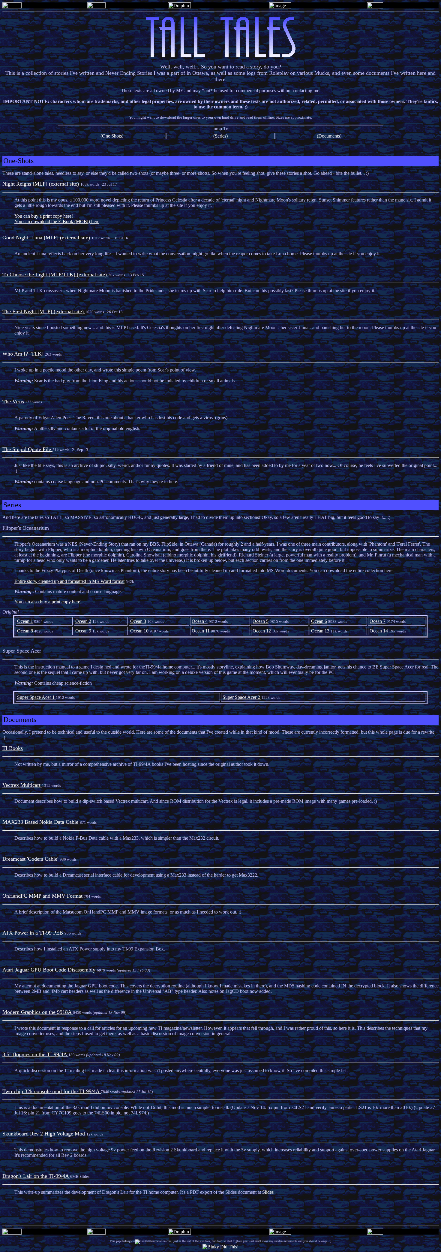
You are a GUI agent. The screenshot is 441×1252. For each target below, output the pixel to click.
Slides (268, 1192)
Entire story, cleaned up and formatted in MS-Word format (69, 581)
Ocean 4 (200, 621)
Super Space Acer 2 (242, 697)
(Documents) (329, 135)
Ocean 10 (139, 630)
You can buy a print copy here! (43, 216)
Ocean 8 (25, 630)
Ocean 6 (319, 621)
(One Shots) (111, 135)
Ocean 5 (260, 621)
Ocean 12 (262, 630)
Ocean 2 (83, 621)
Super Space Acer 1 (36, 697)
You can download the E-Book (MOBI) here (56, 221)
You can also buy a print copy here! (48, 601)
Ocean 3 (138, 621)
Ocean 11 (201, 630)
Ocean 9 (83, 630)
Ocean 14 (379, 630)
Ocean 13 (320, 630)
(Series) (220, 135)
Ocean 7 (378, 621)
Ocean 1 (25, 621)
